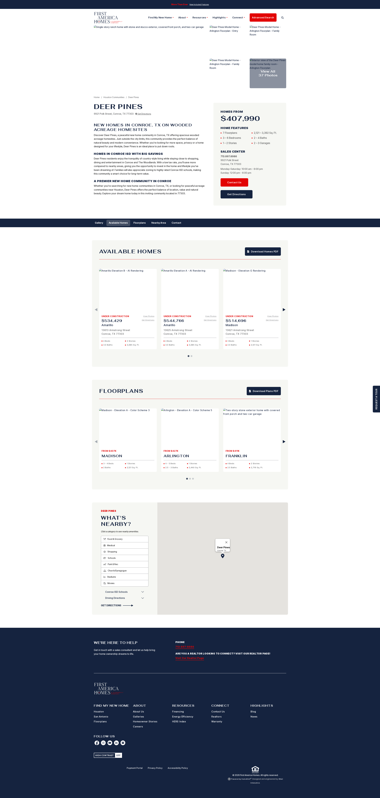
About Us (138, 711)
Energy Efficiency (182, 716)
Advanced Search (263, 17)
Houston (99, 711)
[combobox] (279, 17)
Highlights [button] (219, 17)
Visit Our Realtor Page (189, 658)
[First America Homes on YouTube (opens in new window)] (110, 742)
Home (97, 97)
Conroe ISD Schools (116, 591)
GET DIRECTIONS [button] (111, 605)
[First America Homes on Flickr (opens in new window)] (123, 742)
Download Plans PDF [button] (265, 391)
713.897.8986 (229, 156)
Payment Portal (135, 768)
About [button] (182, 17)
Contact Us (218, 711)
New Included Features (199, 4)
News (254, 716)
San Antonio (101, 716)
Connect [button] (237, 17)
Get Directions (144, 114)
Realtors (216, 716)
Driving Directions (115, 597)
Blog (253, 711)
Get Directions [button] (236, 194)
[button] (282, 17)
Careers (138, 726)
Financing (178, 711)
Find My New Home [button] (160, 17)
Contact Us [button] (234, 182)
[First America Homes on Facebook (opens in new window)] (97, 742)
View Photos (148, 316)
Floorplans (100, 721)
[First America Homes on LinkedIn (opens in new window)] (116, 742)
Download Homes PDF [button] (264, 251)
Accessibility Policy (178, 768)
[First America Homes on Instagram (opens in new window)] (103, 742)
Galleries (138, 716)
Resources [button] (199, 17)
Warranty (216, 721)
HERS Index (179, 721)
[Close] (226, 542)
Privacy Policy (155, 768)
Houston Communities (114, 97)
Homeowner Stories (145, 721)
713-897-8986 (184, 646)
